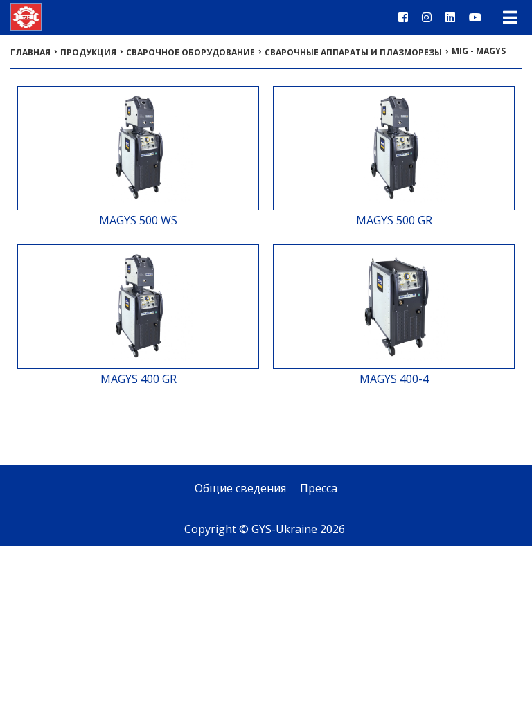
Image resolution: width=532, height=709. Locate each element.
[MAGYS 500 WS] (138, 204)
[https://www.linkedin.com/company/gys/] (450, 17)
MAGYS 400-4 (394, 378)
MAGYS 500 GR (394, 220)
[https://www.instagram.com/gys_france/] (426, 17)
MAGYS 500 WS (138, 220)
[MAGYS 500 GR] (394, 204)
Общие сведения (240, 488)
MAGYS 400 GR (138, 378)
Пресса (318, 488)
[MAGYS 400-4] (394, 362)
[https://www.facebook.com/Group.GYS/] (403, 17)
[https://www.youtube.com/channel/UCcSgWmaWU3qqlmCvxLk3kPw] (475, 17)
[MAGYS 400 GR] (138, 362)
